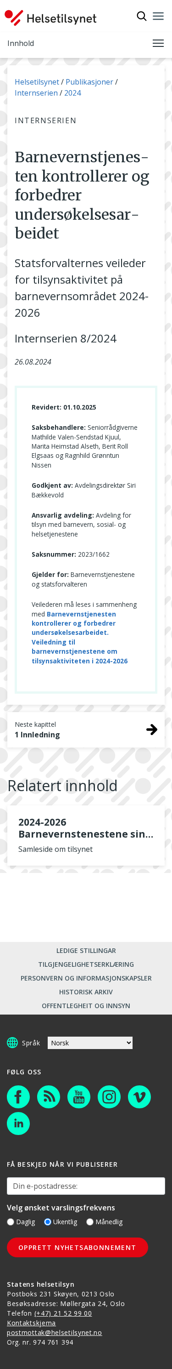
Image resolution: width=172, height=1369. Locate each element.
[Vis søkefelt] (141, 16)
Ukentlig (65, 1221)
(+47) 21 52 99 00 (63, 1313)
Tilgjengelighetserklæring (86, 964)
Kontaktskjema (31, 1322)
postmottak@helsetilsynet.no (54, 1332)
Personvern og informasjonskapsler (86, 978)
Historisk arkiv (86, 991)
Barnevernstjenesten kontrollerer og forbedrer (74, 618)
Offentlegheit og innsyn (86, 1005)
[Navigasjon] (158, 16)
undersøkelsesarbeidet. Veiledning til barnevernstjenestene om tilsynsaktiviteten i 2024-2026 (80, 646)
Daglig (25, 1221)
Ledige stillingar (86, 950)
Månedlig (108, 1221)
